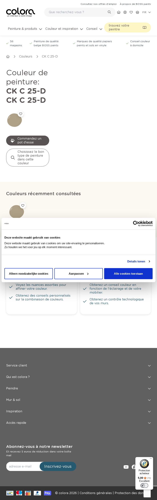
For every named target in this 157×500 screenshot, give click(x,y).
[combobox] (79, 12)
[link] (99, 4)
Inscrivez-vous (58, 466)
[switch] (144, 485)
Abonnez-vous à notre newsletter (39, 446)
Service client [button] (16, 365)
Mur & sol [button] (13, 400)
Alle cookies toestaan (128, 273)
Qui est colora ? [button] (18, 377)
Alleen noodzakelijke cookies (28, 273)
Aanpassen (76, 273)
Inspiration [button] (14, 411)
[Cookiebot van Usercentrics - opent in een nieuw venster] (136, 224)
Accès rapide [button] (16, 423)
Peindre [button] (12, 388)
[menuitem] (25, 31)
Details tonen (136, 261)
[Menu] (151, 459)
